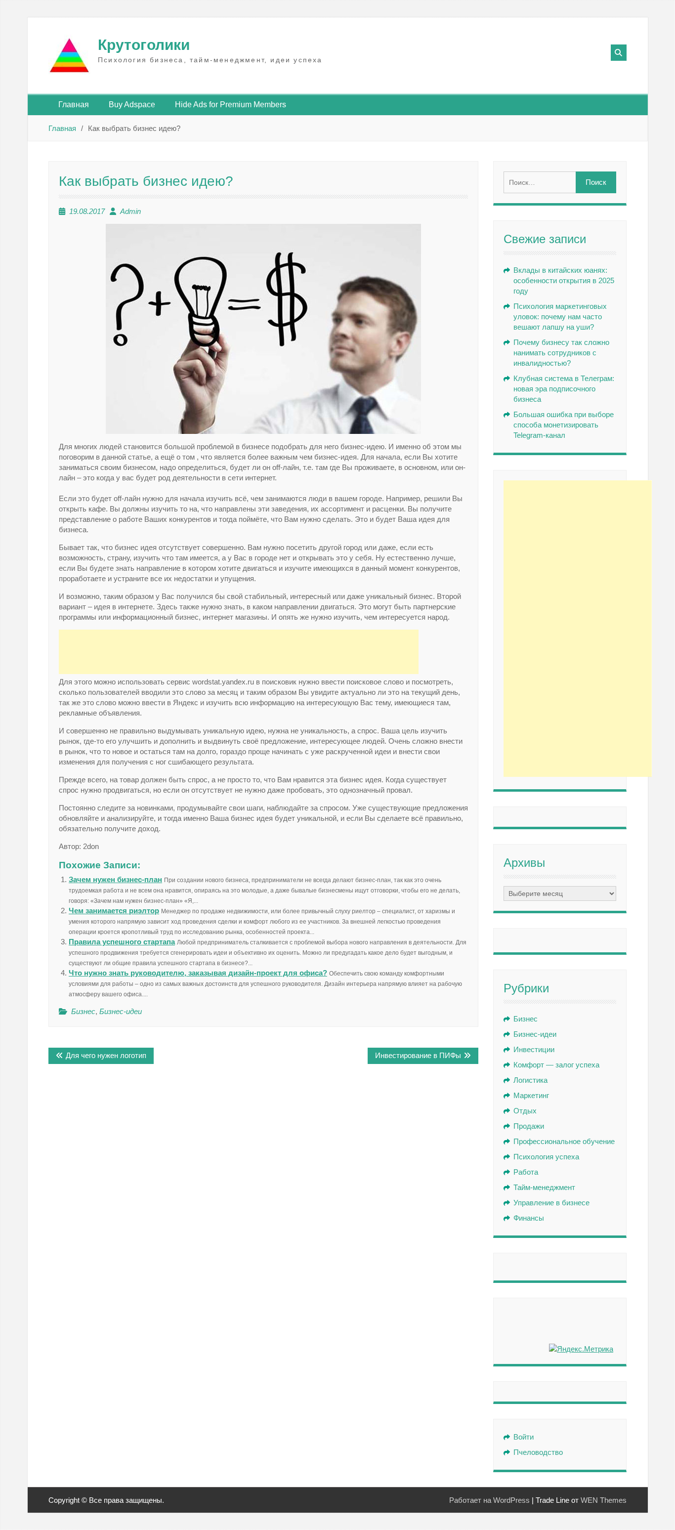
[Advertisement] (239, 652)
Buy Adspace (132, 104)
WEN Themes (604, 1500)
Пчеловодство (538, 1452)
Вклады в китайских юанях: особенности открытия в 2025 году (563, 280)
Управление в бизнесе (551, 1202)
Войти (523, 1437)
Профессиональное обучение (564, 1141)
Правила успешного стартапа (122, 941)
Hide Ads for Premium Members (230, 104)
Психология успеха (546, 1156)
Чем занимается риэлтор (114, 910)
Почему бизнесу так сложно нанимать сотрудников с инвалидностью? (561, 352)
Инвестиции (533, 1049)
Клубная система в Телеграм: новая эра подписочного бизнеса (563, 388)
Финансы (528, 1218)
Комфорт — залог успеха (556, 1065)
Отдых (525, 1110)
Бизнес (83, 1011)
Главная (73, 104)
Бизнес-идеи (120, 1011)
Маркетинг (531, 1095)
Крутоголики (144, 45)
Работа (525, 1172)
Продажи (528, 1126)
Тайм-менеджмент (544, 1187)
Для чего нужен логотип (106, 1055)
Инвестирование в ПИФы (418, 1055)
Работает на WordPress (489, 1500)
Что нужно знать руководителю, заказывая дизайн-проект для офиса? (198, 973)
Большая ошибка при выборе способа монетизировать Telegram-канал (563, 424)
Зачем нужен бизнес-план (115, 879)
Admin (130, 211)
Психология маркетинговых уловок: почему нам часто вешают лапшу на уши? (560, 316)
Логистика (530, 1080)
